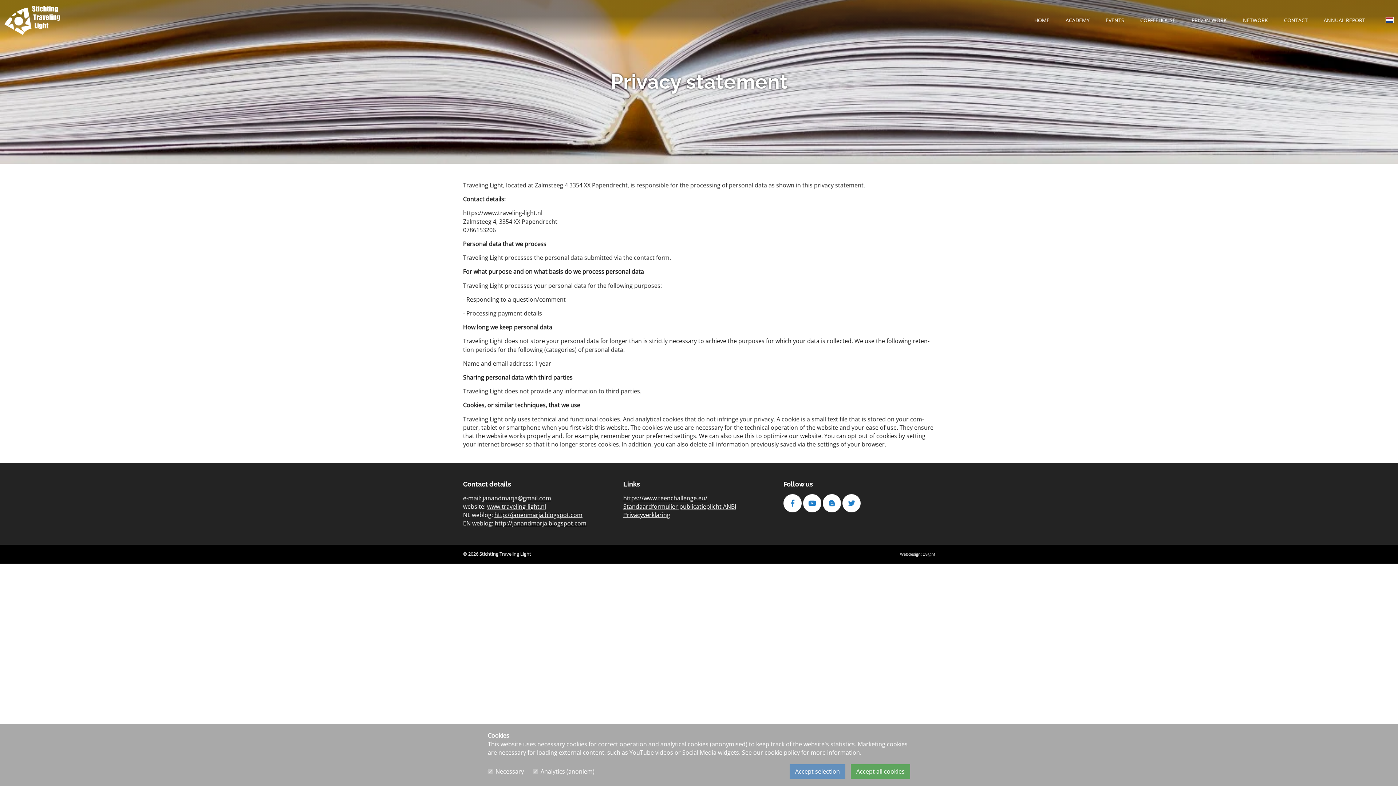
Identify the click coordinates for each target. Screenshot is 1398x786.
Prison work (1209, 20)
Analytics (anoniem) (568, 771)
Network (1255, 20)
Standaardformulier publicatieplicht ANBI (679, 507)
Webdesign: (911, 554)
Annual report (1344, 20)
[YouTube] (813, 504)
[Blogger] (832, 504)
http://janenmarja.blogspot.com (538, 515)
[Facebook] (793, 504)
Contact (1296, 20)
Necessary (509, 771)
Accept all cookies (880, 771)
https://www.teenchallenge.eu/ (665, 498)
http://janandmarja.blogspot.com (541, 523)
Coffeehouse (1158, 20)
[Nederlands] (1390, 21)
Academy (1078, 20)
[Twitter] (852, 504)
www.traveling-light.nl (516, 507)
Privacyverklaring (646, 515)
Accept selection (817, 771)
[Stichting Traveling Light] (32, 20)
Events (1115, 20)
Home (1042, 20)
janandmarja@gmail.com (517, 498)
